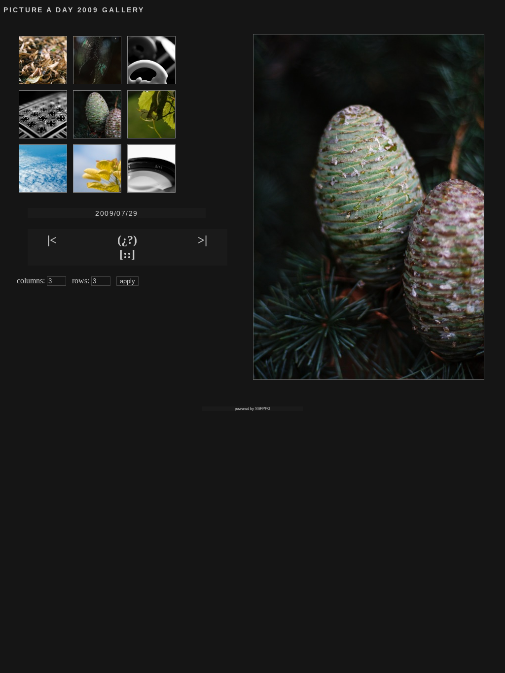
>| (202, 240)
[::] (127, 254)
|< (52, 240)
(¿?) (127, 240)
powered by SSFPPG (252, 408)
